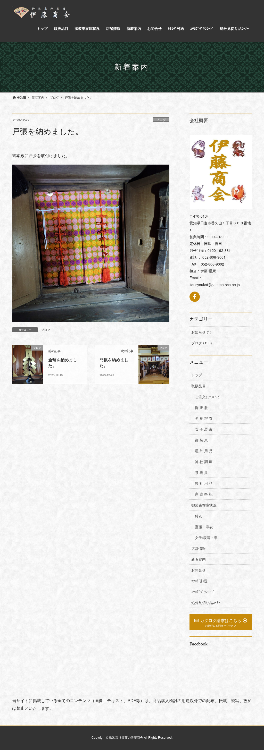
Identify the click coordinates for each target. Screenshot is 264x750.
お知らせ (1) (201, 332)
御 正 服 (201, 407)
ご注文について (207, 396)
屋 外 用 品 (203, 450)
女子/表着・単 (206, 537)
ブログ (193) (201, 342)
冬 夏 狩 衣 (203, 418)
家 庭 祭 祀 (203, 494)
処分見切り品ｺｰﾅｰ (205, 602)
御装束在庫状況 (204, 505)
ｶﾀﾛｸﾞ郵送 (199, 580)
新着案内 (198, 559)
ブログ (161, 119)
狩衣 (198, 515)
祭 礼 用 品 (203, 483)
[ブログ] (27, 364)
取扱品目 (198, 385)
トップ (196, 374)
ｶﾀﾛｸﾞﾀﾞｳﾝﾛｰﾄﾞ (203, 591)
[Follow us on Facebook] (194, 297)
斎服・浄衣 (204, 526)
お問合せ (198, 570)
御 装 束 (201, 439)
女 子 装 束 (203, 429)
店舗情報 (198, 548)
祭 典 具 (201, 472)
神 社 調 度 (203, 461)
